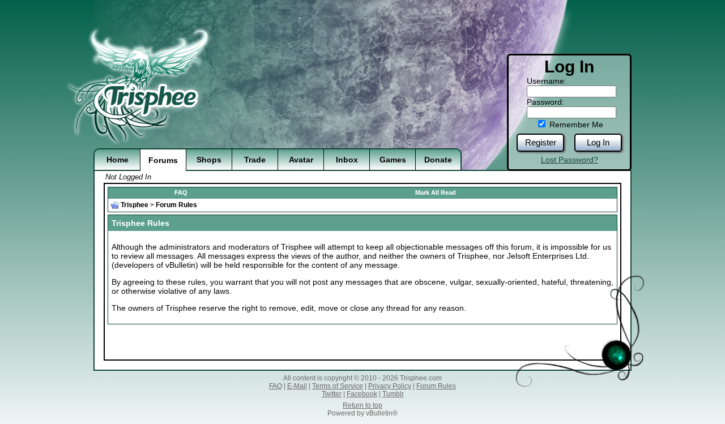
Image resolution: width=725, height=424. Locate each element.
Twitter (332, 394)
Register (540, 142)
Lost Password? (569, 159)
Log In (598, 142)
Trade (255, 159)
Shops (209, 159)
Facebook (362, 394)
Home (117, 159)
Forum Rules (436, 386)
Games (392, 159)
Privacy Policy (389, 386)
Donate (438, 159)
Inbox (347, 159)
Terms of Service (337, 386)
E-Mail (297, 386)
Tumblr (393, 394)
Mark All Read (435, 192)
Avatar (301, 159)
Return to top (362, 405)
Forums (163, 160)
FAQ (180, 192)
